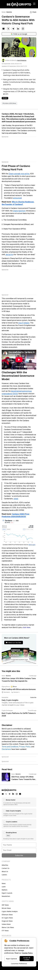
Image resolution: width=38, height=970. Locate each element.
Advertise (5, 865)
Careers (4, 875)
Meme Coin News (8, 927)
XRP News (5, 905)
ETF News (5, 931)
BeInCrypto (32, 545)
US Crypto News (7, 918)
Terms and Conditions (10, 747)
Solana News (6, 924)
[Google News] (20, 794)
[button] (19, 802)
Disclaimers (6, 749)
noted (16, 499)
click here (26, 627)
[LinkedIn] (18, 29)
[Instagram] (23, 29)
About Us (5, 871)
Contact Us (5, 868)
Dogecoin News (7, 921)
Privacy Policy (25, 747)
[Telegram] (13, 29)
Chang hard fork (19, 211)
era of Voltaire (23, 323)
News (4, 12)
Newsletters (6, 896)
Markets (9, 12)
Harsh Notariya (21, 60)
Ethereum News (7, 915)
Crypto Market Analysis (10, 911)
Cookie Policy (27, 953)
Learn (4, 887)
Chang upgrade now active (19, 174)
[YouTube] (3, 29)
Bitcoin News (6, 908)
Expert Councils (7, 893)
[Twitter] (8, 29)
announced (17, 198)
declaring (9, 254)
